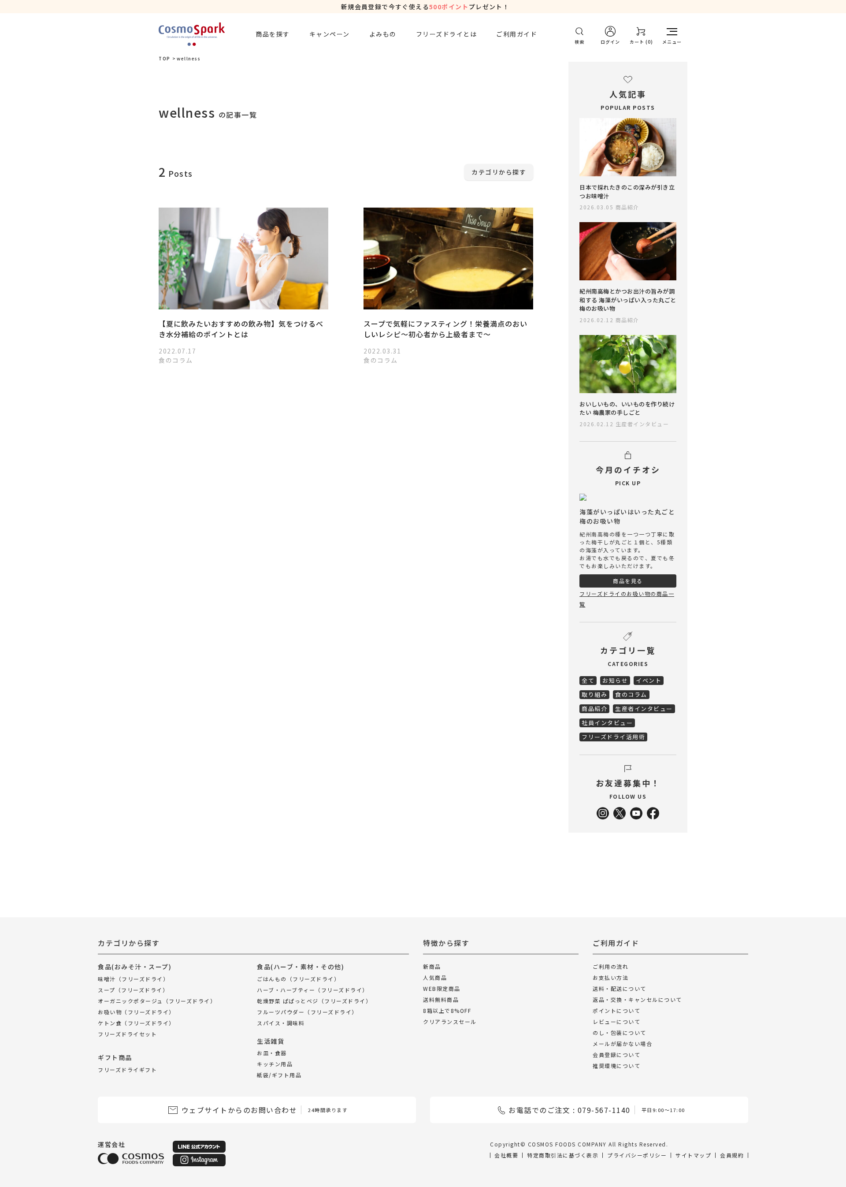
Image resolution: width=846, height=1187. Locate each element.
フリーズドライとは (446, 34)
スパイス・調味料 (280, 1022)
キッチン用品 (275, 1064)
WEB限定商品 (441, 988)
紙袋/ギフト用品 (279, 1075)
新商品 (432, 966)
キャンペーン (329, 34)
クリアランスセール (450, 1021)
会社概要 (506, 1155)
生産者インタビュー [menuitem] (644, 708)
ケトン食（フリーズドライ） (136, 1022)
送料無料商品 (441, 999)
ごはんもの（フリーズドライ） (298, 978)
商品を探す (273, 34)
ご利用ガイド (516, 34)
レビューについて (616, 1021)
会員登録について (616, 1054)
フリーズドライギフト (127, 1069)
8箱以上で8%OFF (447, 1010)
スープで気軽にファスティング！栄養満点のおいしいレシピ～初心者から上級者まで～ (445, 328)
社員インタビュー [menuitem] (607, 722)
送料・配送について (619, 988)
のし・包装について (619, 1032)
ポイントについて (616, 1010)
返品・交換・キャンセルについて (637, 999)
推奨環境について (616, 1065)
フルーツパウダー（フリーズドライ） (307, 1011)
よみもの (383, 34)
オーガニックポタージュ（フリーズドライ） (157, 1000)
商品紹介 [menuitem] (594, 708)
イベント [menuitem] (648, 680)
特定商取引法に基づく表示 (562, 1155)
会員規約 (732, 1155)
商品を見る (628, 580)
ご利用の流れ (610, 966)
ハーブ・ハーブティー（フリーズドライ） (312, 989)
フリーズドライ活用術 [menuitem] (613, 737)
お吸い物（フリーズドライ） (136, 1011)
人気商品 (435, 977)
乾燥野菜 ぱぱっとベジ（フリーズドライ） (314, 1000)
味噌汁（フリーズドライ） (133, 978)
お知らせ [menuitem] (615, 680)
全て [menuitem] (588, 680)
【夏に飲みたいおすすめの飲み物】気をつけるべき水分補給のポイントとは (241, 328)
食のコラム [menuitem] (631, 694)
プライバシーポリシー (637, 1155)
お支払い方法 (610, 977)
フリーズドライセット (127, 1033)
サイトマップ (693, 1155)
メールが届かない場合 (622, 1043)
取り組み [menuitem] (594, 694)
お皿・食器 (272, 1053)
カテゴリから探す (498, 171)
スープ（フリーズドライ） (133, 989)
